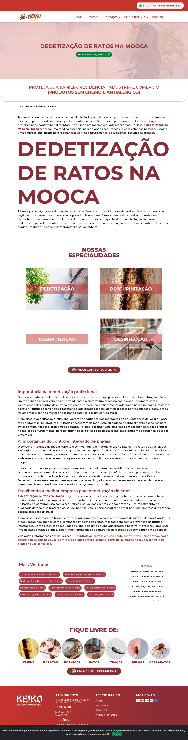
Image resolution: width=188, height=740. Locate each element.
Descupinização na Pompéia (100, 587)
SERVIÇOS (112, 17)
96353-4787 (64, 711)
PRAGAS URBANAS (134, 17)
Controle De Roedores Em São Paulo (39, 574)
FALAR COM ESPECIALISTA (162, 5)
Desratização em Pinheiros (69, 594)
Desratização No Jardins (100, 594)
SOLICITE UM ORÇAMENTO (93, 54)
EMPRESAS (101, 705)
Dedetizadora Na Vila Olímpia (65, 587)
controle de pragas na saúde (127, 539)
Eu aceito (117, 734)
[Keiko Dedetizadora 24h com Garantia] (31, 17)
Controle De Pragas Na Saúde (146, 591)
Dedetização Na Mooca (32, 587)
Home (20, 106)
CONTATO (157, 17)
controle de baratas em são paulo (100, 536)
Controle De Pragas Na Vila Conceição (146, 596)
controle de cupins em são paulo (145, 536)
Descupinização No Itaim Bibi (35, 594)
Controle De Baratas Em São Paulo (146, 572)
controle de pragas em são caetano (82, 539)
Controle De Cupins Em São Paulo (146, 576)
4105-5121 (63, 715)
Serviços (146, 566)
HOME (78, 17)
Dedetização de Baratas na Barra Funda (41, 581)
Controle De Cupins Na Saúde (146, 581)
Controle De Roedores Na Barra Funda (84, 574)
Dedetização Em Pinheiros (80, 581)
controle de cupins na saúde (37, 539)
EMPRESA (94, 17)
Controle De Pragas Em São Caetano (146, 586)
